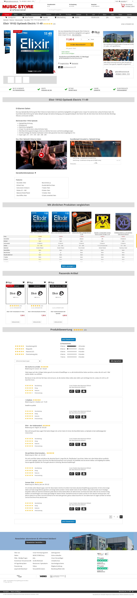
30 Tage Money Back (20, 563)
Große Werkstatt (38, 561)
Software (78, 14)
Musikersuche (95, 17)
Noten (120, 14)
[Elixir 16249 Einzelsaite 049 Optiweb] (58, 294)
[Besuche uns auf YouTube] (133, 591)
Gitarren (7, 14)
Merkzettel (75, 63)
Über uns (17, 553)
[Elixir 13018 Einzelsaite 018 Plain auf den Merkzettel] (45, 282)
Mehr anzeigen (68, 266)
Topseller (45, 17)
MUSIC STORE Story (38, 555)
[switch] (106, 554)
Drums (24, 14)
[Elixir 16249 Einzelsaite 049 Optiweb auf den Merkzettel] (66, 282)
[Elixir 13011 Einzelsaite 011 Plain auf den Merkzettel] (23, 282)
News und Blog (15, 592)
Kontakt (5, 592)
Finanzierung (18, 566)
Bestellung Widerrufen (58, 569)
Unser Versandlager (57, 558)
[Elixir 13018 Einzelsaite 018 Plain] (37, 294)
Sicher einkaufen (56, 555)
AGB (132, 594)
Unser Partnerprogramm (40, 553)
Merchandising (61, 17)
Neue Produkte (29, 17)
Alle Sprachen (116, 361)
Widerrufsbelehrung (125, 594)
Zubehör (129, 14)
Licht (93, 14)
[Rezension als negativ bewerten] (77, 391)
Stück (92, 39)
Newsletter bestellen (34, 542)
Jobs (107, 17)
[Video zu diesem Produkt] (18, 80)
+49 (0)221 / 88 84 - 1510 (122, 74)
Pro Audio (68, 14)
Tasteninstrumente (36, 14)
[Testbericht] (26, 80)
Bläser (104, 14)
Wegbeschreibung (56, 566)
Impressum (109, 594)
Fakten (16, 555)
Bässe (15, 14)
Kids (112, 14)
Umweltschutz (55, 561)
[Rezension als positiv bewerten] (71, 391)
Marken (77, 17)
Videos (35, 566)
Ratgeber (118, 17)
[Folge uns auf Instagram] (130, 591)
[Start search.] (111, 9)
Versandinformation (39, 569)
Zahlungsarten (55, 553)
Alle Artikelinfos (76, 35)
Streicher (48, 14)
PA (60, 14)
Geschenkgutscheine (57, 563)
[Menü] (108, 553)
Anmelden (123, 1)
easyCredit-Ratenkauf (20, 569)
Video (129, 17)
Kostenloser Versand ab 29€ (22, 561)
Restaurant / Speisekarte (40, 563)
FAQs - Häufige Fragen (20, 558)
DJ (86, 14)
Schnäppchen (12, 17)
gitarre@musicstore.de (12, 1)
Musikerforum (96, 594)
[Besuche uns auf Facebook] (128, 591)
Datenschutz (116, 594)
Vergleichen (15, 322)
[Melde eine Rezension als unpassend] (83, 391)
